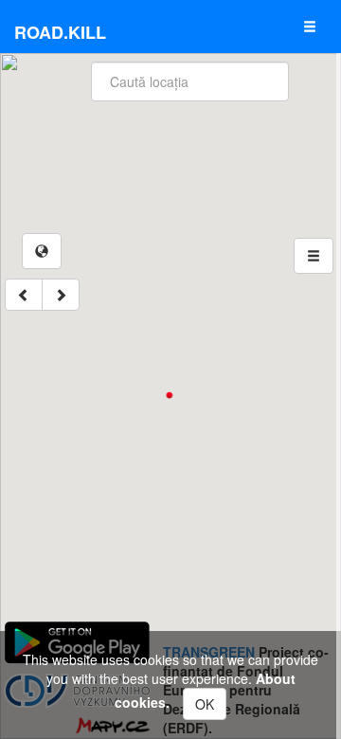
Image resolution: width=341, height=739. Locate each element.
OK (204, 703)
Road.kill (60, 32)
